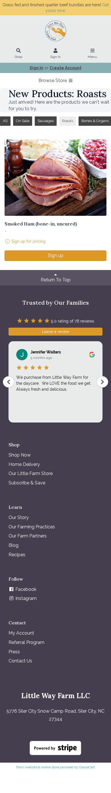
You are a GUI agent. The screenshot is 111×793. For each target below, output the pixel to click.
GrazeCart (87, 767)
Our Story (19, 517)
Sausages (46, 121)
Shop (18, 57)
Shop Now (20, 455)
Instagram (25, 598)
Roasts (67, 121)
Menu (92, 57)
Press (14, 651)
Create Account (65, 68)
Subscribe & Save (27, 483)
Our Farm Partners (28, 536)
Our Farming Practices (32, 527)
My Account (21, 633)
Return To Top (56, 280)
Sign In (55, 57)
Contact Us (20, 661)
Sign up (55, 255)
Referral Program (26, 642)
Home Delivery (24, 464)
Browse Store (53, 80)
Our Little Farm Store (31, 473)
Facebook (25, 589)
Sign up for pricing (28, 241)
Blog (13, 545)
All (5, 121)
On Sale (22, 121)
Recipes (17, 554)
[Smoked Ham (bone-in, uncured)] (55, 177)
